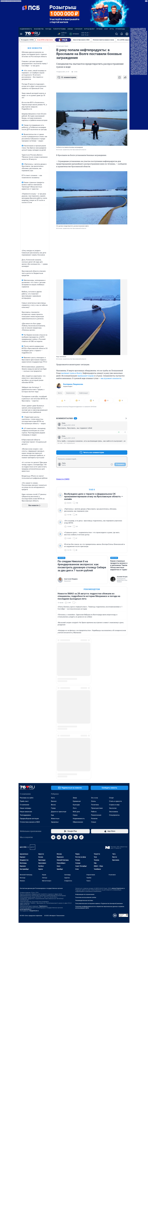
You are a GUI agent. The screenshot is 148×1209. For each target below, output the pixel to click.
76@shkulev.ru (43, 764)
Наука (75, 673)
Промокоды (120, 29)
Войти (64, 465)
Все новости (35, 48)
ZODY (106, 29)
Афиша (70, 29)
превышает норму (86, 376)
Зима (75, 656)
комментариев (68, 77)
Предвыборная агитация (29, 677)
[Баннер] (63, 40)
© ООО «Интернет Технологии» (54, 774)
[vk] (59, 695)
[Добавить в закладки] (119, 77)
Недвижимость (26, 29)
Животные (55, 677)
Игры (112, 29)
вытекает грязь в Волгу (71, 373)
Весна (53, 663)
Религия (94, 677)
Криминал (77, 659)
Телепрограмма (59, 29)
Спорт (111, 656)
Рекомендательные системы (84, 758)
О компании (24, 663)
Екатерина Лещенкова (73, 384)
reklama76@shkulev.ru (118, 746)
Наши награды (25, 666)
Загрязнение (70, 393)
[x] (76, 695)
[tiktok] (81, 695)
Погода (48, 29)
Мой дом (76, 670)
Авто (53, 656)
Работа (93, 670)
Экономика (113, 670)
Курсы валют (89, 29)
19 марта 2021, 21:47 (62, 72)
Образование (78, 680)
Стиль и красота (115, 659)
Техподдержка (25, 673)
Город (53, 666)
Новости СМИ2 (62, 479)
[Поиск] (116, 34)
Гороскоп (78, 29)
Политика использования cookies (85, 755)
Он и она (94, 656)
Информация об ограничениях (84, 752)
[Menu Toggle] (21, 34)
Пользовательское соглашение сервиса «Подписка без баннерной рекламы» (99, 761)
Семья (93, 680)
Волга (60, 393)
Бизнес (54, 659)
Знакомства (39, 29)
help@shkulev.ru (34, 769)
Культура (76, 663)
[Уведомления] (121, 34)
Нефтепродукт (83, 393)
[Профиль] (126, 34)
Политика (95, 663)
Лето (75, 666)
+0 (118, 432)
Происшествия (97, 666)
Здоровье (55, 680)
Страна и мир (114, 663)
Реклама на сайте (26, 656)
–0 (125, 432)
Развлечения (96, 673)
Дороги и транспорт (58, 670)
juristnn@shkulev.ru (25, 767)
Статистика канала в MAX (30, 680)
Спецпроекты (114, 673)
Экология (112, 666)
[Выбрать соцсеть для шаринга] (125, 77)
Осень (93, 659)
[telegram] (53, 695)
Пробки (99, 29)
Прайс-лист (24, 659)
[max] (70, 695)
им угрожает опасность (111, 378)
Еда (52, 673)
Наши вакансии (26, 670)
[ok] (64, 695)
